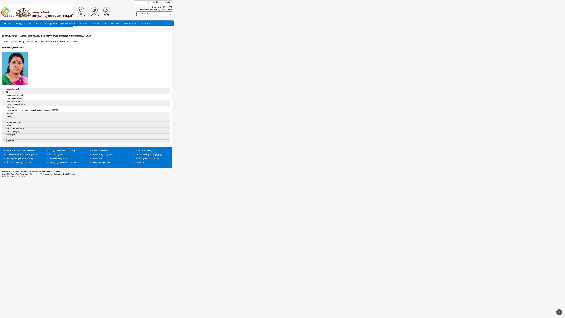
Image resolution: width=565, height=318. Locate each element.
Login (167, 2)
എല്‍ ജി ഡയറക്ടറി (144, 151)
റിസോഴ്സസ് (66, 24)
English (155, 2)
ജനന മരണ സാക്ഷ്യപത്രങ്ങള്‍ (21, 151)
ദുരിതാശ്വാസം (129, 24)
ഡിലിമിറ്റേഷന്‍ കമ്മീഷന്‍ (147, 159)
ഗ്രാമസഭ (95, 24)
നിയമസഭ (97, 159)
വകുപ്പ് (19, 24)
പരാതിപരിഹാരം (111, 24)
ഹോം (9, 24)
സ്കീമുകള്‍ (49, 24)
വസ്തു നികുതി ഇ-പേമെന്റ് (19, 159)
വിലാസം (83, 24)
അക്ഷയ (139, 163)
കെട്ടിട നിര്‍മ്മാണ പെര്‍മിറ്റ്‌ (62, 151)
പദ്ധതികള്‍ (33, 24)
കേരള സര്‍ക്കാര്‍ (100, 151)
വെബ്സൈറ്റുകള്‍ (101, 163)
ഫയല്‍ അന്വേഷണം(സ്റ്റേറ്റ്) (148, 155)
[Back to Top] (559, 312)
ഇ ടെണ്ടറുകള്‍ (56, 155)
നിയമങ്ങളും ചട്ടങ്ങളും (103, 155)
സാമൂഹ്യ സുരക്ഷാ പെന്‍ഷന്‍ (63, 163)
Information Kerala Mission (64, 174)
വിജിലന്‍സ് (145, 24)
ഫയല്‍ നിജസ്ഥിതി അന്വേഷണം (22, 155)
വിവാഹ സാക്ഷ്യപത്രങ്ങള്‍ (18, 163)
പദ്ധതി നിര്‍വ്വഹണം (58, 159)
